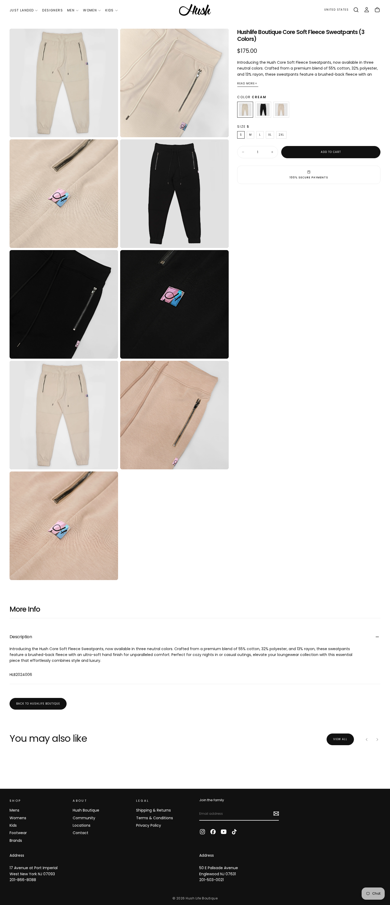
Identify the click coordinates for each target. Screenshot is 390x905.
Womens (18, 818)
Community (84, 818)
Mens (14, 810)
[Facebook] (213, 832)
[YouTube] (223, 832)
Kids (109, 10)
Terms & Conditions (154, 818)
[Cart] (377, 10)
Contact (80, 832)
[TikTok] (234, 832)
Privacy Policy (148, 825)
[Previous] (366, 739)
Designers (52, 10)
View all (340, 739)
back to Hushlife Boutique (38, 704)
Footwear (18, 832)
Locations (81, 825)
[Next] (377, 739)
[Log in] (366, 10)
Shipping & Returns (153, 810)
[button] (336, 10)
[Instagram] (202, 832)
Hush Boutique (86, 810)
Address (17, 855)
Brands (16, 840)
